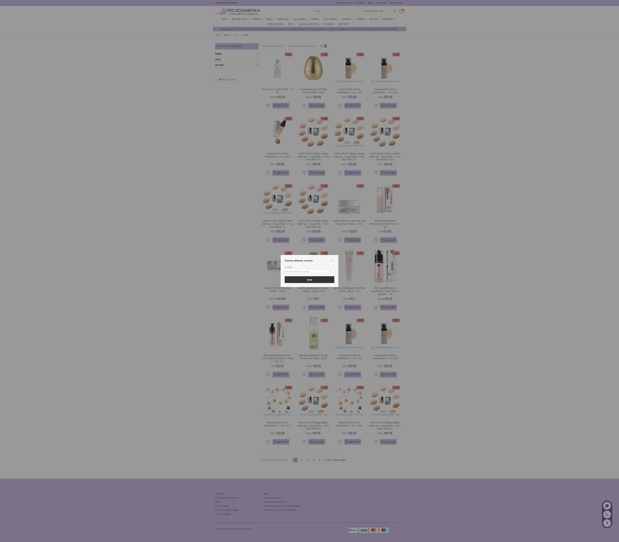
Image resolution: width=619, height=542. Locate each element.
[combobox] (309, 271)
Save (309, 279)
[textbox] (309, 271)
